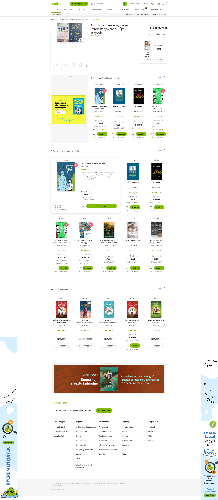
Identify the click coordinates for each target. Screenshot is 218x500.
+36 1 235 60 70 (59, 427)
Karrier (79, 436)
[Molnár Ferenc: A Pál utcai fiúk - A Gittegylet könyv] (85, 230)
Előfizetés (162, 14)
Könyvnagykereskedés (84, 449)
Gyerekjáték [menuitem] (141, 9)
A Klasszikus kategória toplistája (65, 151)
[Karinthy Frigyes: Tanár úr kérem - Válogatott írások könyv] (156, 230)
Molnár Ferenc (158, 111)
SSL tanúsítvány (57, 486)
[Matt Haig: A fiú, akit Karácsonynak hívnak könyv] (85, 309)
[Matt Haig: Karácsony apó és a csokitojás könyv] (156, 309)
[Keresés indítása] (125, 4)
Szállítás (125, 436)
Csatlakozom (104, 410)
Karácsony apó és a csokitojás (156, 321)
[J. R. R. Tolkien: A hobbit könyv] (139, 96)
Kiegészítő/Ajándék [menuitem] (157, 10)
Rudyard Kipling (109, 245)
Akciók (154, 14)
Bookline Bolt (59, 436)
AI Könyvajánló (80, 3)
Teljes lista (160, 77)
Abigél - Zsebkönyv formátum (99, 107)
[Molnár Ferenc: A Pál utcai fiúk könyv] (158, 96)
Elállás (124, 454)
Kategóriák (57, 14)
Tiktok (150, 436)
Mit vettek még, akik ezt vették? (105, 78)
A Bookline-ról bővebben (86, 427)
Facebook (151, 427)
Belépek (145, 4)
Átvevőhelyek (127, 440)
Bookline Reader (105, 436)
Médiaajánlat (81, 445)
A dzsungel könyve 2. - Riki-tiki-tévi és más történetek (109, 241)
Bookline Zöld (81, 431)
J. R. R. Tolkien (138, 111)
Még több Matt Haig (59, 289)
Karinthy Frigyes (156, 245)
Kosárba (158, 59)
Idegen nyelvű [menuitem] (124, 10)
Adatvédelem (81, 454)
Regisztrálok (135, 4)
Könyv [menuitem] (56, 10)
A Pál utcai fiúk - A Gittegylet (85, 241)
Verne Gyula (119, 111)
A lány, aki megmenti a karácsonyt (62, 321)
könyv (99, 84)
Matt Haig (62, 325)
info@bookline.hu (61, 431)
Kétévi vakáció (119, 106)
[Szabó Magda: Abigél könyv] (100, 96)
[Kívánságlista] (152, 4)
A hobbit (138, 106)
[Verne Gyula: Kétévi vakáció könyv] (119, 96)
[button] (164, 112)
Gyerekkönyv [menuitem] (69, 10)
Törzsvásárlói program (141, 14)
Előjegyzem (160, 34)
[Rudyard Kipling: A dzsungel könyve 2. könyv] (109, 230)
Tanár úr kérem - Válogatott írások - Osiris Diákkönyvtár (156, 241)
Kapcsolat (126, 445)
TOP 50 (102, 454)
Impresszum (81, 440)
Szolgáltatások (128, 427)
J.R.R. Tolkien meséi (133, 240)
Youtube (151, 440)
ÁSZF (78, 458)
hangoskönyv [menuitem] (96, 10)
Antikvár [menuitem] (110, 10)
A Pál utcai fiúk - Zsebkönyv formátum (158, 107)
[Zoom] (80, 40)
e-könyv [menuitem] (82, 10)
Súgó (124, 449)
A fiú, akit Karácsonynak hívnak (85, 321)
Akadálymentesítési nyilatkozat (84, 466)
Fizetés (124, 431)
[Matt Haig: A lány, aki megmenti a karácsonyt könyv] (61, 309)
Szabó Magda (99, 111)
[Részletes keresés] (92, 4)
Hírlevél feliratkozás (107, 445)
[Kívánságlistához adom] (149, 34)
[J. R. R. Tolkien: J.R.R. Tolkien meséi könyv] (133, 230)
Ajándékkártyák (105, 431)
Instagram (152, 431)
